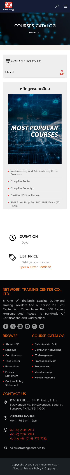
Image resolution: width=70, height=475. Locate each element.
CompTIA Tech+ (20, 181)
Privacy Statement (11, 374)
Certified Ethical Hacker (25, 195)
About (16, 469)
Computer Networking (48, 350)
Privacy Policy (32, 469)
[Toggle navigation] (65, 6)
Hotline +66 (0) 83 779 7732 (28, 439)
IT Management (44, 355)
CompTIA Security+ (22, 188)
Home (32, 32)
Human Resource (45, 378)
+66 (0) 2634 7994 (22, 434)
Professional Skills (45, 361)
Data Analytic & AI (46, 344)
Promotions (12, 366)
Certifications (13, 355)
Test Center (12, 361)
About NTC (12, 344)
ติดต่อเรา (45, 267)
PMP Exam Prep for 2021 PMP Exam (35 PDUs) (35, 204)
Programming (42, 366)
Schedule (11, 350)
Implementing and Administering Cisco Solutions (34, 173)
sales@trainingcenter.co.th (27, 448)
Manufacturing (43, 372)
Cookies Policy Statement (14, 383)
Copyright (51, 469)
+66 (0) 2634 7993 (22, 430)
